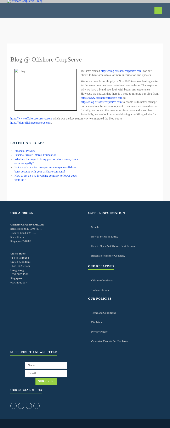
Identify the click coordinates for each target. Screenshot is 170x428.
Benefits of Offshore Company (108, 255)
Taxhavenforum (100, 290)
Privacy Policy (99, 331)
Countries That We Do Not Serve (109, 341)
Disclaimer (97, 322)
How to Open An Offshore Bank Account (113, 246)
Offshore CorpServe (102, 280)
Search (95, 227)
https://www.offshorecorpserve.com (102, 97)
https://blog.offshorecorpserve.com (121, 70)
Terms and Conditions (103, 312)
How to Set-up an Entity (104, 236)
